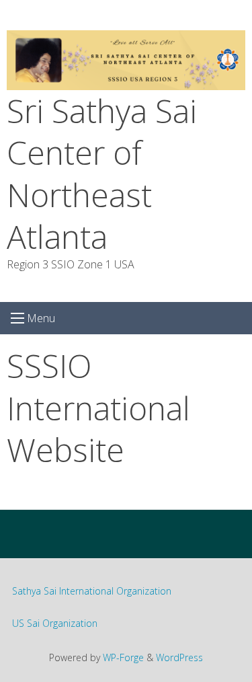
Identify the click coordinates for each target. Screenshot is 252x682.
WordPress (179, 657)
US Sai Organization (54, 623)
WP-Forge (123, 657)
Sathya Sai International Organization (91, 590)
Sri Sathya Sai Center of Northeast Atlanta (102, 173)
